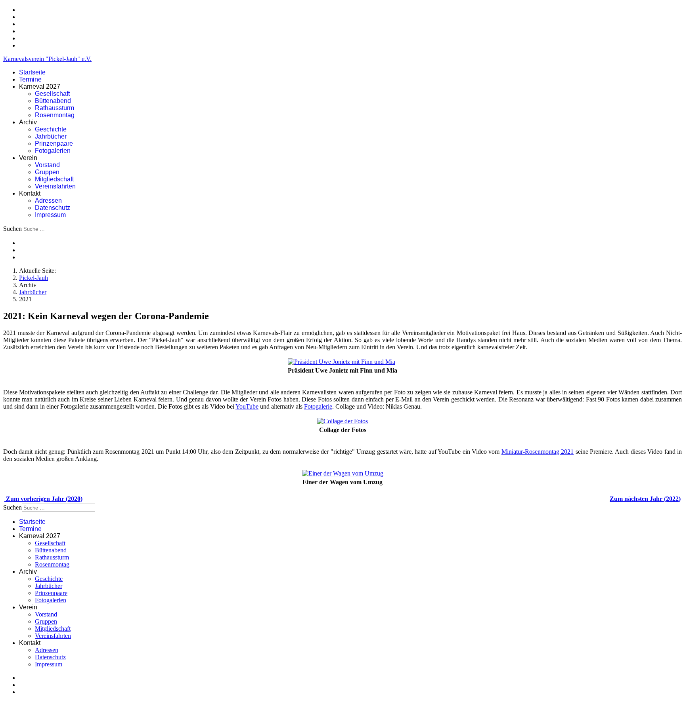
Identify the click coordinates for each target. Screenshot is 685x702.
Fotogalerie (318, 406)
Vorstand (47, 165)
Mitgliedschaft (54, 179)
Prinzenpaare (54, 143)
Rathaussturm (54, 108)
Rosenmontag (55, 115)
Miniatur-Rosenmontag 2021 (537, 451)
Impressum (50, 214)
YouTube (246, 406)
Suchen (12, 228)
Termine (30, 79)
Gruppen (47, 172)
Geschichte (51, 129)
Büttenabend (53, 100)
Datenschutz (52, 207)
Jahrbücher (51, 136)
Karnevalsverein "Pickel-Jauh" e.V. (47, 58)
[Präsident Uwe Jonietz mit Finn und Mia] (341, 361)
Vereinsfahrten (55, 186)
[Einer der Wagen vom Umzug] (342, 473)
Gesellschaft (52, 93)
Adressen (48, 200)
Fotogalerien (53, 150)
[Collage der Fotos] (342, 421)
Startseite (32, 72)
